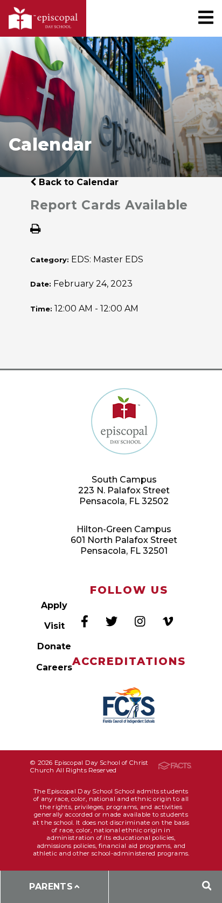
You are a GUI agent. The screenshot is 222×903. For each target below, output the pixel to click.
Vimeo (167, 621)
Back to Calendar (77, 182)
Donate (54, 646)
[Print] (35, 230)
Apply (54, 605)
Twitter (111, 621)
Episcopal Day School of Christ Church (43, 18)
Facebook (85, 621)
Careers (54, 667)
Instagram (139, 621)
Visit (54, 626)
